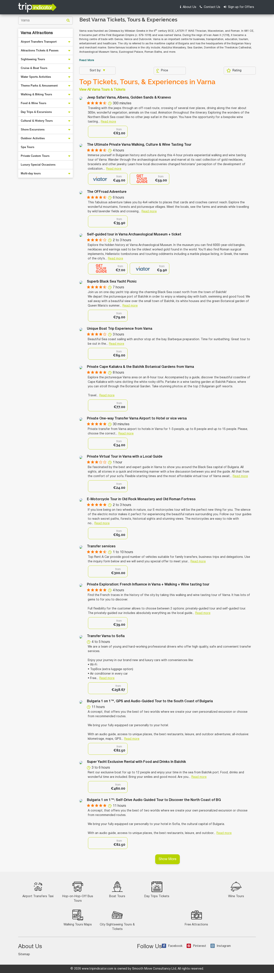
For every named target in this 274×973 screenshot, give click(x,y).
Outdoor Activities (33, 138)
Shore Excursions (33, 129)
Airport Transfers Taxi (38, 896)
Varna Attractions (37, 33)
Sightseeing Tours (33, 59)
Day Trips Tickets (156, 896)
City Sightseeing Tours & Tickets (117, 927)
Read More (86, 60)
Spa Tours (27, 147)
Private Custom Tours (35, 155)
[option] (108, 132)
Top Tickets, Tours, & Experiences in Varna (147, 82)
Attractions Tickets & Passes (39, 50)
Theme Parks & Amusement (39, 85)
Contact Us (211, 7)
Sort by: (96, 70)
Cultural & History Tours (37, 120)
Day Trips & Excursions (36, 112)
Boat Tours (117, 896)
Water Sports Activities (36, 76)
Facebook (175, 946)
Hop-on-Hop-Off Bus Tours (77, 898)
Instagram (224, 946)
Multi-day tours (31, 173)
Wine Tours (236, 896)
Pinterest (199, 946)
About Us (189, 7)
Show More (167, 859)
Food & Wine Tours (33, 103)
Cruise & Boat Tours (34, 68)
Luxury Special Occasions (38, 164)
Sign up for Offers (240, 7)
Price (164, 70)
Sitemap (24, 954)
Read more (108, 121)
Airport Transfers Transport (39, 41)
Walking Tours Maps (78, 924)
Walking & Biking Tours (36, 94)
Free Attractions (196, 924)
